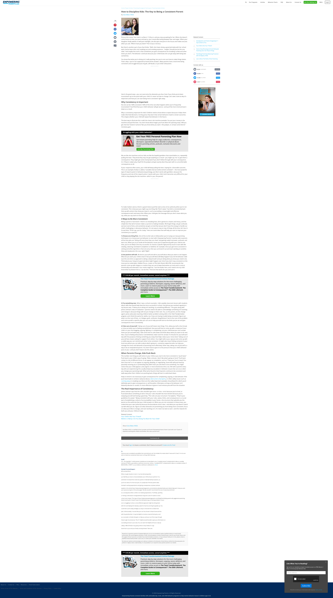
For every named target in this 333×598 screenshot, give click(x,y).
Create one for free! (169, 445)
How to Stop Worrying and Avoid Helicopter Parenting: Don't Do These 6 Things (207, 49)
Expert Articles (129, 8)
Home (122, 8)
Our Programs (253, 2)
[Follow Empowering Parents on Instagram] (194, 82)
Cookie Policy (57, 588)
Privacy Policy (48, 588)
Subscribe (217, 69)
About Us (289, 2)
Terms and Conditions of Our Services (31, 588)
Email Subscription (34, 585)
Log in (327, 2)
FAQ (282, 2)
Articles (262, 2)
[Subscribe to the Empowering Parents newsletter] (194, 69)
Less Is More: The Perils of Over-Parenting (207, 59)
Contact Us (298, 2)
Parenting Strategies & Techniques (142, 8)
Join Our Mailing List (310, 2)
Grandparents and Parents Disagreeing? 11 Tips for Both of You (207, 41)
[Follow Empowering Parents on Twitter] (194, 78)
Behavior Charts (273, 2)
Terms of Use (318, 590)
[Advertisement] (154, 79)
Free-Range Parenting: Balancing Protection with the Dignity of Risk (207, 54)
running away (125, 381)
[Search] (246, 2)
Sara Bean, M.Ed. (128, 15)
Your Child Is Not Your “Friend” (131, 416)
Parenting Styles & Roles (158, 8)
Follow (218, 73)
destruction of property (158, 379)
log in (131, 445)
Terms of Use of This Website (9, 588)
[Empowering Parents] (11, 3)
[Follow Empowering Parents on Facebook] (194, 73)
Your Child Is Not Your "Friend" (204, 45)
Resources (24, 585)
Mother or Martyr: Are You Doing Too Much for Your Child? (140, 419)
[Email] (115, 37)
